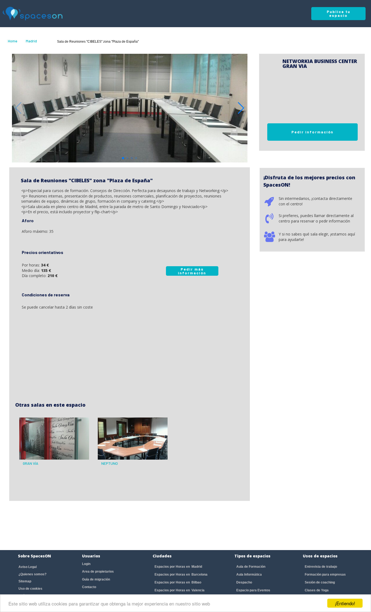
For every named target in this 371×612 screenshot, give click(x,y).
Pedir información (312, 132)
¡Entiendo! (345, 603)
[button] (241, 108)
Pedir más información (192, 271)
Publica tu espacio (338, 13)
